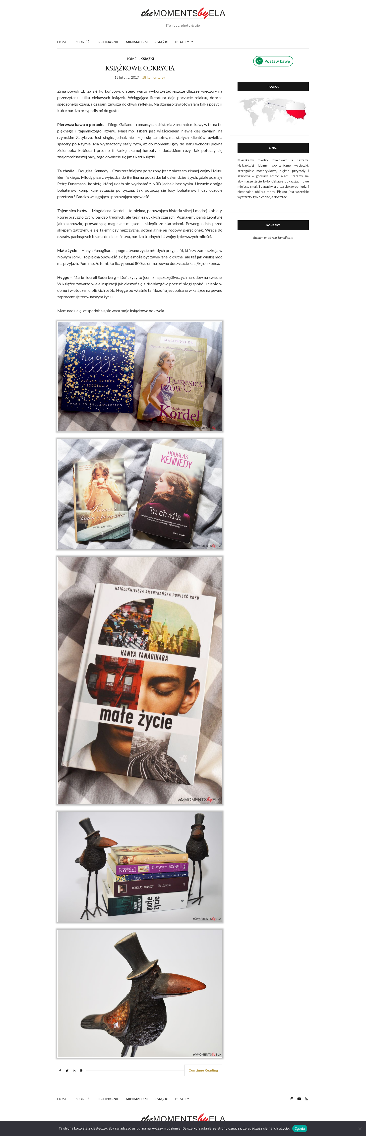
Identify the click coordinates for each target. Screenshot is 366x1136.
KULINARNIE (108, 42)
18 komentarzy (153, 77)
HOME (62, 42)
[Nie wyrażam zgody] (359, 1128)
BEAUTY (182, 42)
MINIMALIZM (137, 42)
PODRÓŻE (83, 42)
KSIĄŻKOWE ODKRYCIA (139, 68)
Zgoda (300, 1129)
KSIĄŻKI (161, 42)
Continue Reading (203, 1070)
